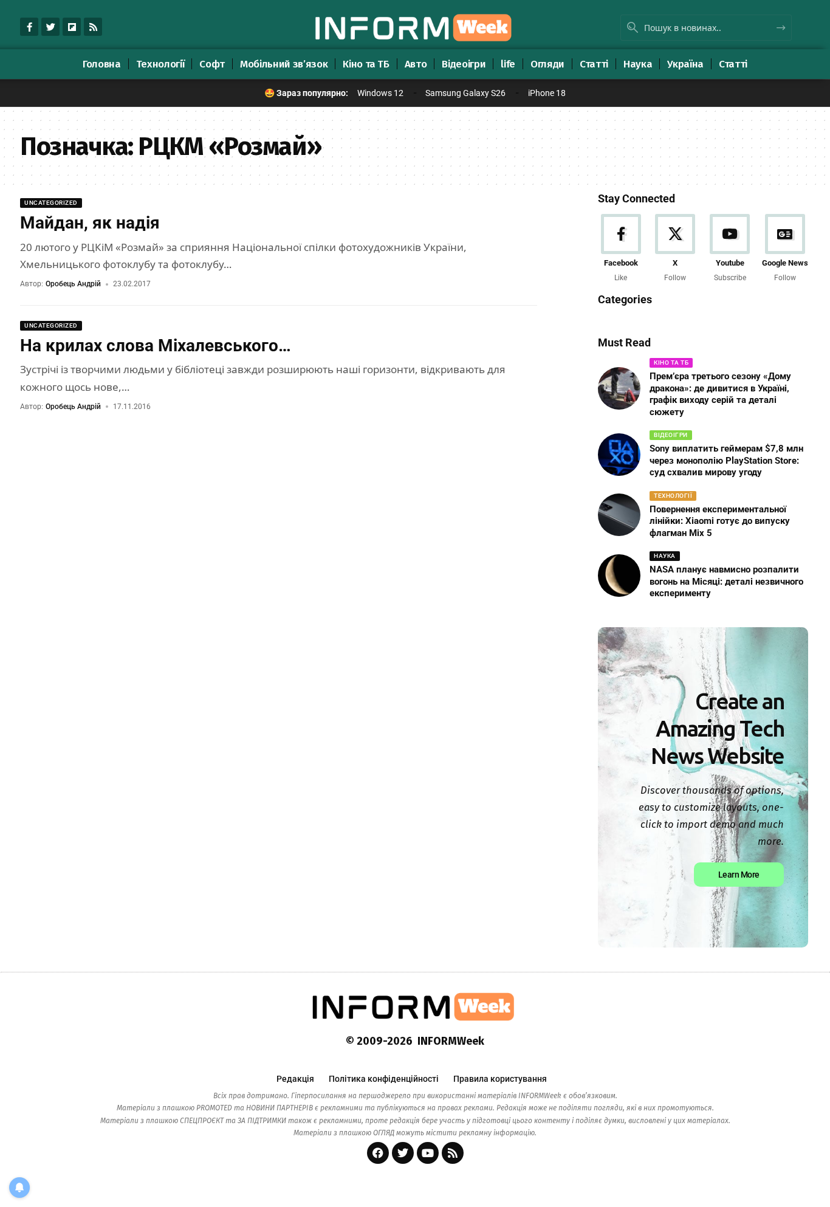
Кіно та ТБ (671, 362)
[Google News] (785, 249)
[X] (675, 249)
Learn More (739, 874)
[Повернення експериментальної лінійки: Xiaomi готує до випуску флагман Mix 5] (619, 514)
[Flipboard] (72, 27)
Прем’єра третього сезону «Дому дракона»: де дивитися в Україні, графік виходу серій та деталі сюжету (720, 394)
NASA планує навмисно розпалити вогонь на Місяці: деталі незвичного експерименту (726, 581)
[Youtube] (730, 249)
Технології (673, 495)
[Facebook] (620, 249)
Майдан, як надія (90, 223)
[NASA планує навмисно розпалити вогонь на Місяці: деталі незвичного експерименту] (619, 575)
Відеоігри (671, 435)
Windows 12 (380, 93)
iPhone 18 (547, 93)
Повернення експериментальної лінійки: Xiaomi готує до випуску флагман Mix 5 (720, 521)
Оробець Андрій (73, 284)
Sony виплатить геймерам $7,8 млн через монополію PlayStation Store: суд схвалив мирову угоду (726, 460)
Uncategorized (51, 202)
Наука (665, 555)
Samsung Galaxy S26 (465, 93)
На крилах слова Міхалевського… (155, 345)
